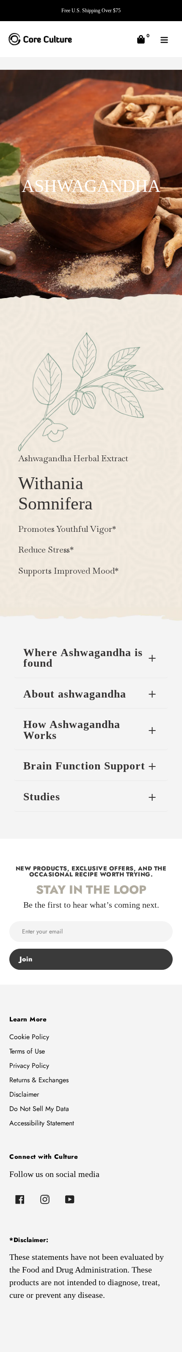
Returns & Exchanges (39, 1080)
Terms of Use (27, 1051)
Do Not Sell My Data (39, 1109)
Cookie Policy (29, 1037)
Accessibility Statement (41, 1123)
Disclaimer (24, 1094)
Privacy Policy (29, 1065)
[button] (140, 39)
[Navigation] (164, 39)
